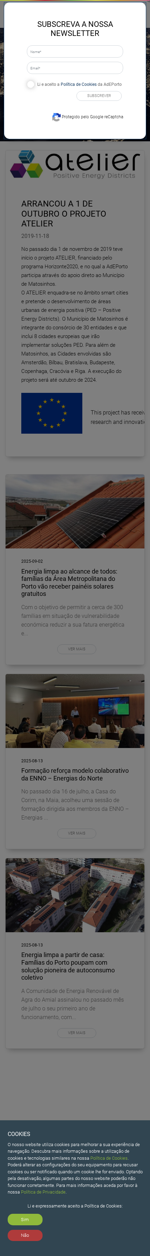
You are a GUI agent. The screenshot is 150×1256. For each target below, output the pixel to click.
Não (25, 1235)
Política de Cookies (109, 1158)
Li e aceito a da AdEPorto (79, 84)
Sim (25, 1219)
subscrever (99, 96)
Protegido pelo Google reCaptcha (92, 116)
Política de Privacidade (43, 1192)
